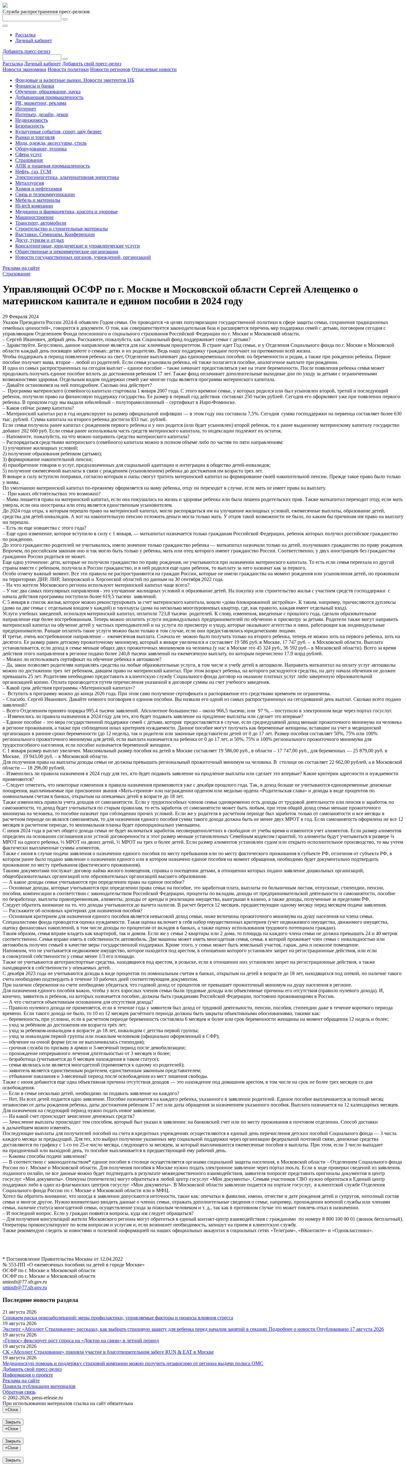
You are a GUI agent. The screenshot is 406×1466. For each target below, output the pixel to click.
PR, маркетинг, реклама (40, 103)
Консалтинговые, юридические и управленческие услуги (77, 245)
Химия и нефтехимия (38, 188)
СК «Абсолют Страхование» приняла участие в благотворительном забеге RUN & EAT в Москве (108, 1352)
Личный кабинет (33, 40)
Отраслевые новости (154, 69)
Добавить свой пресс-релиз (91, 63)
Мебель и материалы (37, 200)
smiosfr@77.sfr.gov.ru (25, 1287)
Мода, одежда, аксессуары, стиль (51, 143)
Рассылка (25, 34)
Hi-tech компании (34, 205)
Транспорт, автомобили (40, 223)
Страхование (29, 160)
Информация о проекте (28, 1374)
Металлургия (29, 183)
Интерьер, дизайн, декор (41, 114)
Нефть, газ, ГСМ (33, 171)
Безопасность (29, 126)
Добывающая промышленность (49, 97)
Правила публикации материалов (39, 1386)
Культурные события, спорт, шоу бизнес (58, 131)
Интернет (25, 108)
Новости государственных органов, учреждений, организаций (83, 257)
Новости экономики (24, 69)
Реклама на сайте (21, 268)
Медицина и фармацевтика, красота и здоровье (66, 211)
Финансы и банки (34, 86)
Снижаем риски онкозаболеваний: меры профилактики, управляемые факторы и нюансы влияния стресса (118, 1317)
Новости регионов (110, 69)
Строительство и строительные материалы (61, 228)
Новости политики (68, 69)
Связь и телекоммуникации (45, 194)
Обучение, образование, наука (48, 91)
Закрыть (13, 1422)
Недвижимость (31, 120)
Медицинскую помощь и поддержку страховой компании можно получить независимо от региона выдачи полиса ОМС (133, 1363)
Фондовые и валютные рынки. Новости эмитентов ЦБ (74, 80)
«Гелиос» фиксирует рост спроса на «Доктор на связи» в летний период (81, 1340)
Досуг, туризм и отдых (39, 240)
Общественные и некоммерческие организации (66, 251)
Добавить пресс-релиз (26, 51)
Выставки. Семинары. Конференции (55, 234)
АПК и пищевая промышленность (52, 165)
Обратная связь (19, 1392)
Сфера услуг (28, 154)
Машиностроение (34, 217)
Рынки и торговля (35, 137)
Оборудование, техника (41, 148)
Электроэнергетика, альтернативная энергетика (67, 177)
